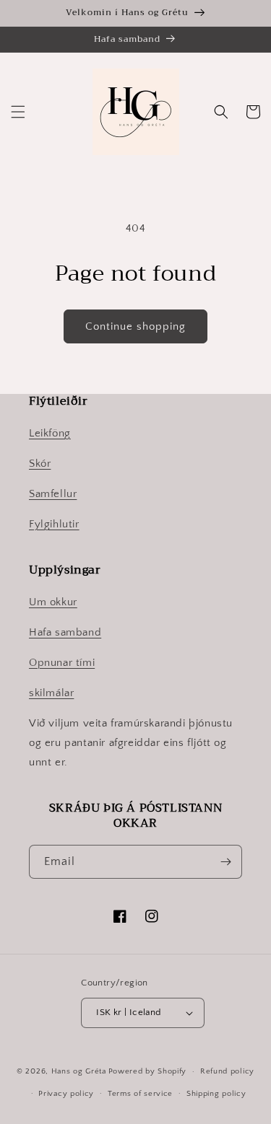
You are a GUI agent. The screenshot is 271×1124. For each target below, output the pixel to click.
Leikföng (50, 433)
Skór (40, 463)
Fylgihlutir (54, 524)
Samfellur (53, 494)
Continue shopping (135, 326)
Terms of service (140, 1093)
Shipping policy (216, 1093)
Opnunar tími (62, 663)
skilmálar (51, 693)
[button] (18, 112)
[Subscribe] (225, 862)
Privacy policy (66, 1093)
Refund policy (227, 1071)
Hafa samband (65, 632)
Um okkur (53, 602)
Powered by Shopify (147, 1071)
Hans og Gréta (78, 1071)
